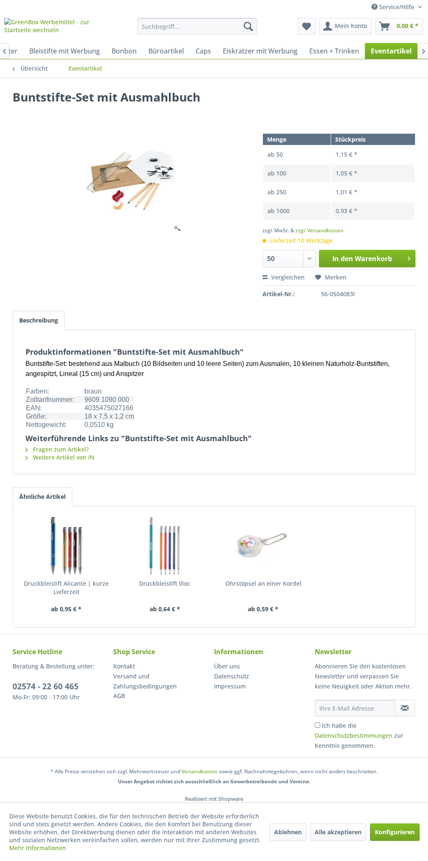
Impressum (230, 686)
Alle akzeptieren (338, 832)
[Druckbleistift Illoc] (165, 546)
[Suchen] (248, 26)
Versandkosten (199, 771)
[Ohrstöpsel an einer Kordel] (263, 546)
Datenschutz (231, 676)
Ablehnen (288, 832)
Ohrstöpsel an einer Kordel (263, 583)
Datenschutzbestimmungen (353, 735)
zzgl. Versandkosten (320, 230)
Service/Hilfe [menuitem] (396, 7)
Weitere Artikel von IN (62, 457)
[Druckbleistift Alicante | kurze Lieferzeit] (66, 546)
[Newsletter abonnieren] (405, 708)
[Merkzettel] (307, 26)
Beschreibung (38, 320)
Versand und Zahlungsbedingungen (145, 681)
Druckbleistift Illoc (164, 583)
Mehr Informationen (37, 848)
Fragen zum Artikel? (60, 449)
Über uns (227, 666)
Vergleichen (287, 277)
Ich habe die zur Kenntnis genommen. (359, 735)
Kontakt (124, 666)
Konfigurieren (395, 832)
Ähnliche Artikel (42, 496)
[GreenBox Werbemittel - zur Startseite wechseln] (55, 28)
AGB (119, 696)
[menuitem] (197, 26)
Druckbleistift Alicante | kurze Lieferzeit (66, 587)
